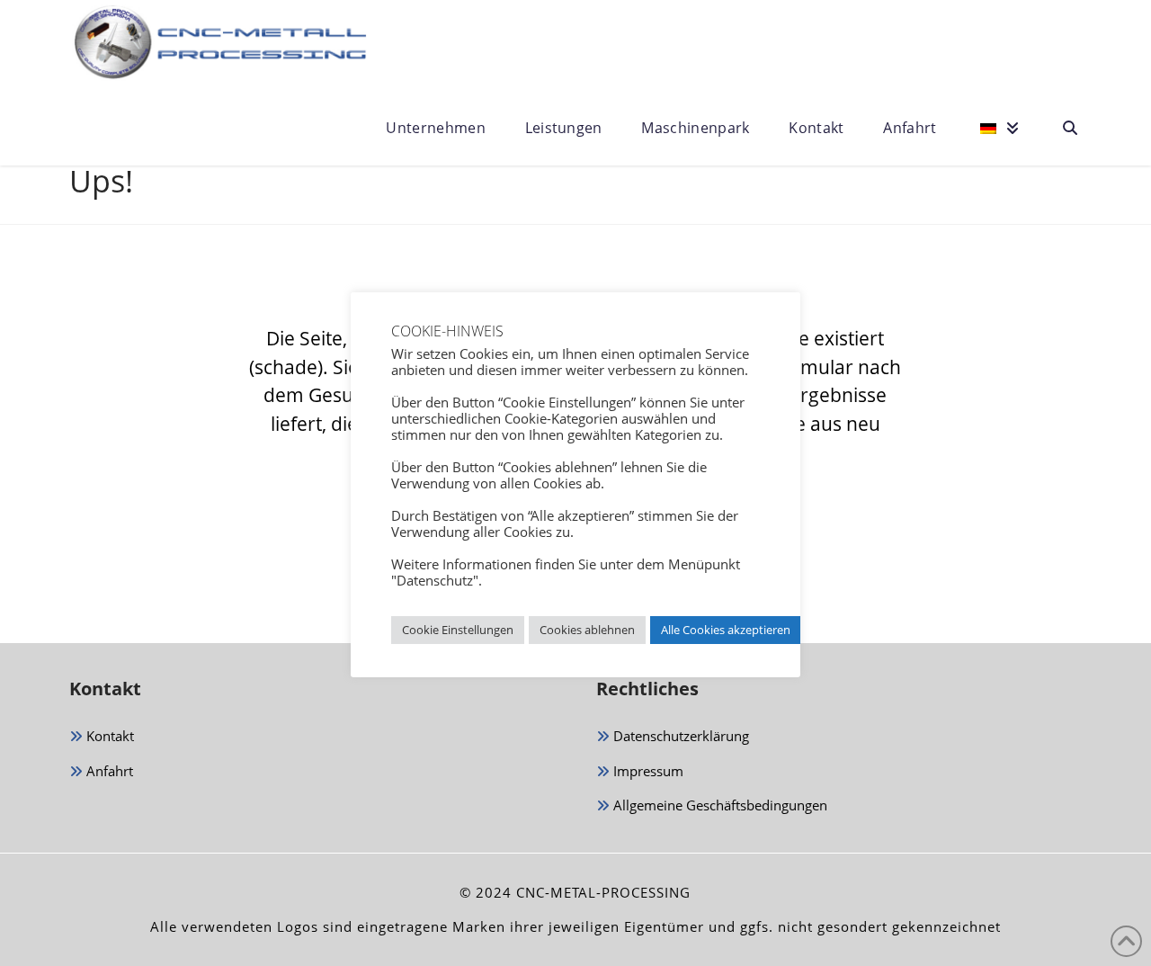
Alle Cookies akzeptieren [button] (725, 630)
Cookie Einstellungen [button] (457, 630)
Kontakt (108, 736)
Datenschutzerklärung (679, 736)
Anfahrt (108, 771)
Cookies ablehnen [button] (587, 630)
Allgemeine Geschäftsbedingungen (718, 805)
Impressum (646, 771)
